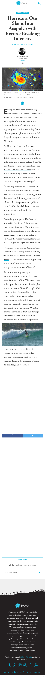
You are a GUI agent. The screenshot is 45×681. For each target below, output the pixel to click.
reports (20, 219)
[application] (22, 334)
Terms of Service (31, 672)
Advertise (17, 672)
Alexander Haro (22, 56)
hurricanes (9, 235)
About (7, 672)
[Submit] (39, 572)
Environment (22, 13)
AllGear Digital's (26, 657)
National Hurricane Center (17, 170)
